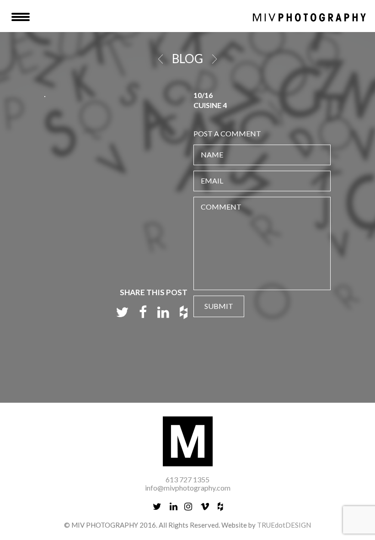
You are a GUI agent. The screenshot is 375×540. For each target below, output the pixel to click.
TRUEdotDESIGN (284, 525)
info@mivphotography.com (187, 487)
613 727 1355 (187, 479)
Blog (187, 58)
